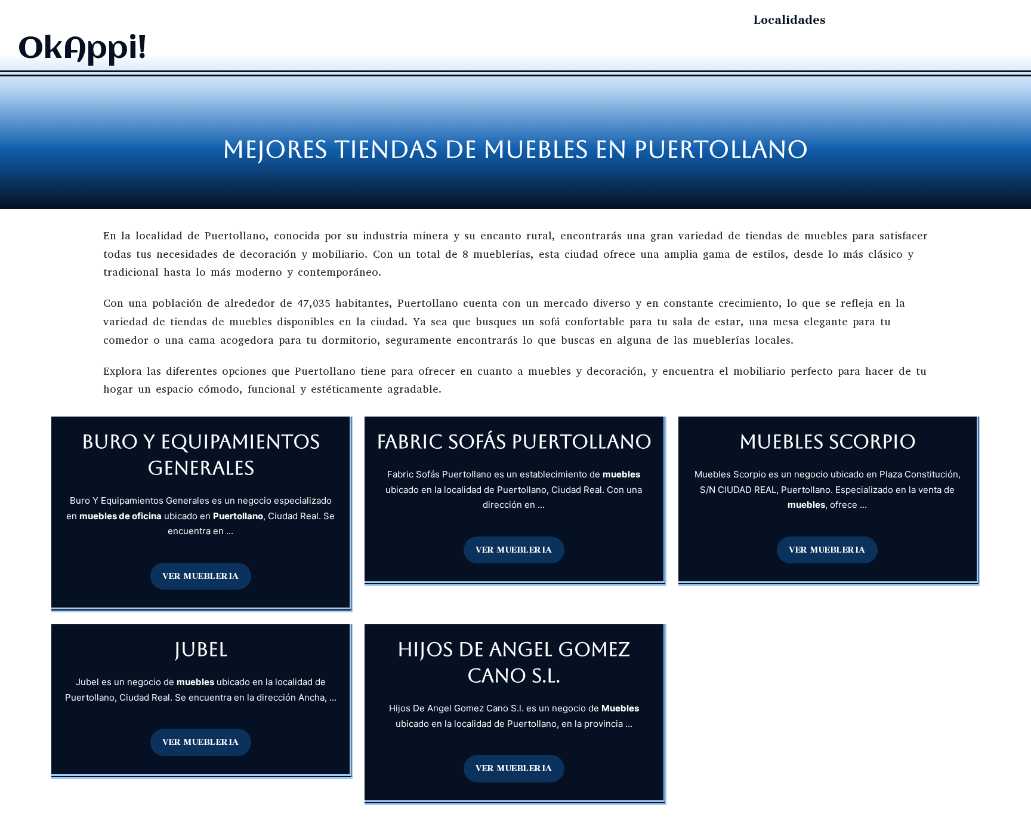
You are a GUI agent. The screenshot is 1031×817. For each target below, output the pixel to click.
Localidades (790, 20)
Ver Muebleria (200, 576)
